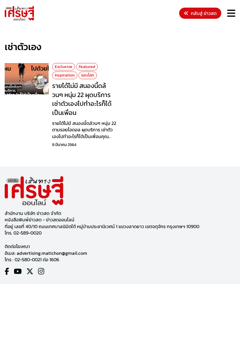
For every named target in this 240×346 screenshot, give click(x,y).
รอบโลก (87, 75)
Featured (87, 67)
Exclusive (63, 67)
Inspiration (65, 75)
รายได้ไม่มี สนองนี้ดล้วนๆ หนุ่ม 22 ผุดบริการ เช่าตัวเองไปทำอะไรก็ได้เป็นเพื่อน (82, 99)
